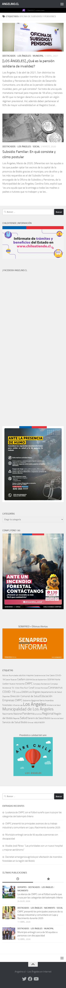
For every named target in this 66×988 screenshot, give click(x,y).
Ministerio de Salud (54, 705)
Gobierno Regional (31, 700)
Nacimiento (7, 713)
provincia (38, 714)
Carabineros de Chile (41, 676)
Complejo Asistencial (41, 684)
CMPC (29, 683)
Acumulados (14, 675)
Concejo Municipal (41, 688)
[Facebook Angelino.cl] (30, 979)
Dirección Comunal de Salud (25, 696)
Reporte (16, 718)
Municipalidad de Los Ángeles (28, 709)
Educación (46, 696)
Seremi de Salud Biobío (39, 718)
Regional (48, 713)
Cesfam (21, 679)
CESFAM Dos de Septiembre (36, 680)
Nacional (17, 713)
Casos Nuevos (11, 679)
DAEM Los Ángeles (31, 692)
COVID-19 (8, 692)
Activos (5, 675)
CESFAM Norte (53, 679)
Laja (21, 705)
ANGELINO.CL (10, 4)
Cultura (18, 692)
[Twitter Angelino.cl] (24, 979)
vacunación (39, 722)
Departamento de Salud (51, 692)
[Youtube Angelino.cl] (36, 979)
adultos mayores (26, 675)
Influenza (15, 705)
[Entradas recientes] (17, 879)
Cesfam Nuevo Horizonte (13, 684)
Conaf (31, 687)
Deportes (6, 696)
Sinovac (30, 723)
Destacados (9, 56)
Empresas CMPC (12, 700)
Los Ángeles (24, 56)
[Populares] (48, 879)
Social (36, 146)
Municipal (38, 56)
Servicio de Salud (57, 718)
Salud (23, 718)
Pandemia (28, 713)
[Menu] (62, 4)
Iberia (42, 700)
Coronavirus (55, 687)
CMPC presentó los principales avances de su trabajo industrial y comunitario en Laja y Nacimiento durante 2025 (40, 915)
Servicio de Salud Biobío (14, 722)
